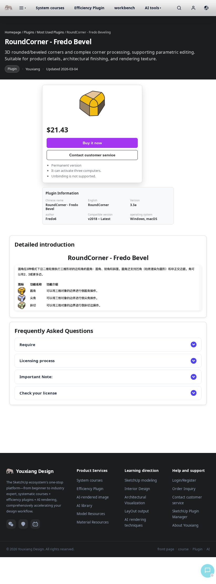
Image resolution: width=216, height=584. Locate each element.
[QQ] (23, 524)
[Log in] (193, 8)
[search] (179, 8)
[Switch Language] (206, 7)
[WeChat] (11, 524)
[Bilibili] (35, 524)
